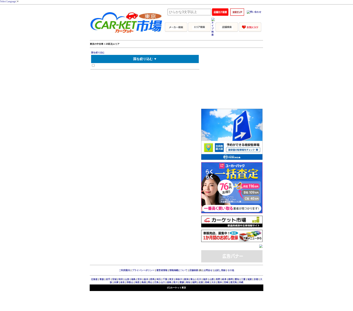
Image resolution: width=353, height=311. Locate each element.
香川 (175, 282)
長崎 (207, 282)
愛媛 (182, 282)
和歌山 (130, 282)
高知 (188, 282)
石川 (199, 279)
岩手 (108, 279)
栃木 (146, 279)
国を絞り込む (98, 52)
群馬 (152, 279)
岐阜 (224, 279)
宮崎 (226, 282)
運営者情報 (162, 270)
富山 (192, 279)
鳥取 (137, 282)
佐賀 (201, 282)
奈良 (122, 282)
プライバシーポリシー (143, 270)
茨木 (139, 279)
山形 (127, 279)
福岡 (194, 282)
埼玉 (158, 279)
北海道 (94, 279)
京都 (256, 279)
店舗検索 (193, 270)
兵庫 (116, 282)
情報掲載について (178, 270)
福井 (205, 279)
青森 (101, 279)
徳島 (169, 282)
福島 (133, 279)
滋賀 (249, 279)
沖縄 (241, 282)
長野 (218, 279)
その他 (230, 270)
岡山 (150, 282)
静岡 (230, 279)
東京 (171, 279)
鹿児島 (233, 282)
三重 (243, 279)
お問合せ (207, 270)
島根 (144, 282)
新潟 (186, 279)
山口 (163, 282)
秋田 (120, 279)
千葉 (165, 279)
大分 (213, 282)
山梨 (211, 279)
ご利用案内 (124, 270)
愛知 (237, 279)
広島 (156, 282)
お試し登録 (220, 270)
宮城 (114, 279)
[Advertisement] (232, 80)
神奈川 (178, 279)
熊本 (220, 282)
